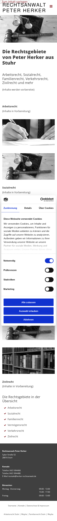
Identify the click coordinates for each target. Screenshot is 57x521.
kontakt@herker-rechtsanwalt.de (22, 476)
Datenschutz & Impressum (38, 505)
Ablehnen (28, 319)
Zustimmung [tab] (10, 208)
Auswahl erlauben (28, 311)
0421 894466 (15, 470)
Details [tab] (28, 208)
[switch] (49, 270)
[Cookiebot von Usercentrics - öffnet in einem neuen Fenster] (41, 200)
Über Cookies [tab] (46, 208)
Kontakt (21, 505)
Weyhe (24, 514)
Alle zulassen (28, 302)
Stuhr (17, 514)
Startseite (12, 505)
